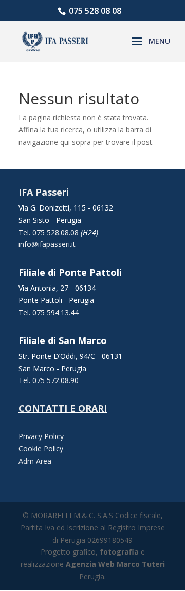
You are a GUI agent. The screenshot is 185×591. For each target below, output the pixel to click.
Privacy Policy (41, 436)
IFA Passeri (43, 192)
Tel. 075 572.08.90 (48, 380)
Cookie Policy (40, 448)
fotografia (119, 552)
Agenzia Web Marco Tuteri (115, 564)
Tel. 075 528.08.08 (49, 232)
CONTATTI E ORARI (62, 408)
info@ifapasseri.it (47, 244)
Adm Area (34, 461)
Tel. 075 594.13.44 (48, 312)
